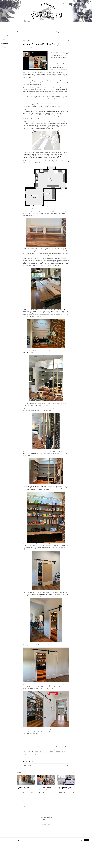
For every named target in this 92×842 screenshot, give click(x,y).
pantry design (33, 754)
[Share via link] (32, 761)
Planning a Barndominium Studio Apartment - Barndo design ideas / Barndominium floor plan (66, 788)
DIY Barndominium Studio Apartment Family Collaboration (44, 788)
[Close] (90, 840)
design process (26, 754)
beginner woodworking (58, 749)
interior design (39, 746)
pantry (45, 751)
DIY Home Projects (43, 32)
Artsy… (23, 32)
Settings (80, 840)
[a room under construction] (26, 780)
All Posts (18, 32)
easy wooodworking (47, 749)
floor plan (63, 751)
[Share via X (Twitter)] (26, 761)
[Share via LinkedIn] (29, 761)
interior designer (35, 751)
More (69, 32)
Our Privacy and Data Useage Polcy (45, 824)
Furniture (50, 32)
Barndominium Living (32, 32)
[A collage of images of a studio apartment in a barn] (66, 780)
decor (25, 746)
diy (34, 746)
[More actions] (68, 40)
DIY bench (33, 749)
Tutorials (28, 757)
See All (74, 772)
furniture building (27, 751)
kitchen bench (26, 749)
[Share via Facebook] (23, 761)
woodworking (39, 749)
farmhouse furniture (47, 746)
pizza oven (58, 751)
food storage (51, 751)
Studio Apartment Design (60, 32)
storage (41, 751)
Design (24, 757)
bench (66, 746)
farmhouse (30, 746)
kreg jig (62, 746)
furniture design (55, 746)
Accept (86, 840)
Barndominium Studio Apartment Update (23, 788)
